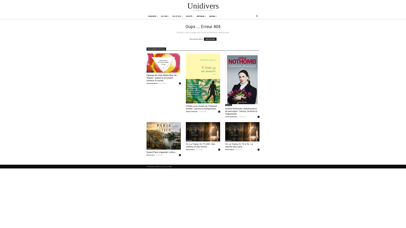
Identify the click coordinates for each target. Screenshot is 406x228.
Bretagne (200, 16)
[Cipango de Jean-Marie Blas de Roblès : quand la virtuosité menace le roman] (164, 63)
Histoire (149, 148)
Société (189, 16)
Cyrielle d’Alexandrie (231, 116)
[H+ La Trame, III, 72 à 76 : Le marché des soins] (242, 131)
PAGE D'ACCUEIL (210, 39)
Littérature (150, 71)
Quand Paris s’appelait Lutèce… (162, 152)
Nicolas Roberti (190, 149)
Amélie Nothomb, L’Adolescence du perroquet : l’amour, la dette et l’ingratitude (241, 111)
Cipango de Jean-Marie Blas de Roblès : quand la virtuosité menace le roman (162, 78)
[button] (256, 16)
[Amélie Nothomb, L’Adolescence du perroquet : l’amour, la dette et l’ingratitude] (242, 79)
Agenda (212, 16)
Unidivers (152, 16)
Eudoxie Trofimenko (192, 111)
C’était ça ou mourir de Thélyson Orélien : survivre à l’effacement (201, 107)
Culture (164, 16)
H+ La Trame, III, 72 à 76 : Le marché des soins (239, 145)
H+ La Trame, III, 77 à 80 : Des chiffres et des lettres (200, 145)
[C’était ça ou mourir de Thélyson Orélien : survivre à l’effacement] (203, 78)
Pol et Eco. (176, 16)
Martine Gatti (150, 155)
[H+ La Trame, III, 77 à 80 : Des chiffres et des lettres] (203, 131)
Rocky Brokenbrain (152, 83)
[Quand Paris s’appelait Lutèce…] (164, 135)
